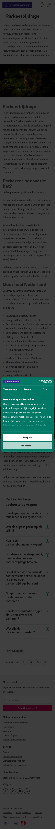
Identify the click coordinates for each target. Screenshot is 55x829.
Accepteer (27, 437)
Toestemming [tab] (10, 389)
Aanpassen (26, 445)
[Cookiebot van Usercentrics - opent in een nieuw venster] (39, 381)
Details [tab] (27, 389)
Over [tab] (45, 389)
